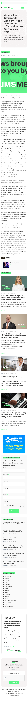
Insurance (7, 584)
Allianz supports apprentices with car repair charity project (13, 562)
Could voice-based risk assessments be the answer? (14, 3)
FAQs (6, 693)
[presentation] (14, 505)
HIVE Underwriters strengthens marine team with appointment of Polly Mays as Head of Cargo (14, 523)
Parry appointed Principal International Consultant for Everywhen (14, 554)
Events (7, 578)
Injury (6, 582)
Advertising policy (19, 693)
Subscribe (14, 511)
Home (5, 35)
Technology (8, 602)
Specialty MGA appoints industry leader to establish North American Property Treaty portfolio (13, 531)
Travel (6, 604)
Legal (6, 588)
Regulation (8, 596)
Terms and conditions (14, 695)
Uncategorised (5, 52)
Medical (7, 590)
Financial (7, 580)
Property (7, 594)
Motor (6, 592)
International (8, 586)
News (10, 35)
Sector (7, 598)
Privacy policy (11, 693)
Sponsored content (10, 600)
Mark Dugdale (6, 55)
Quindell (8, 257)
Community (8, 576)
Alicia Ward (5, 526)
